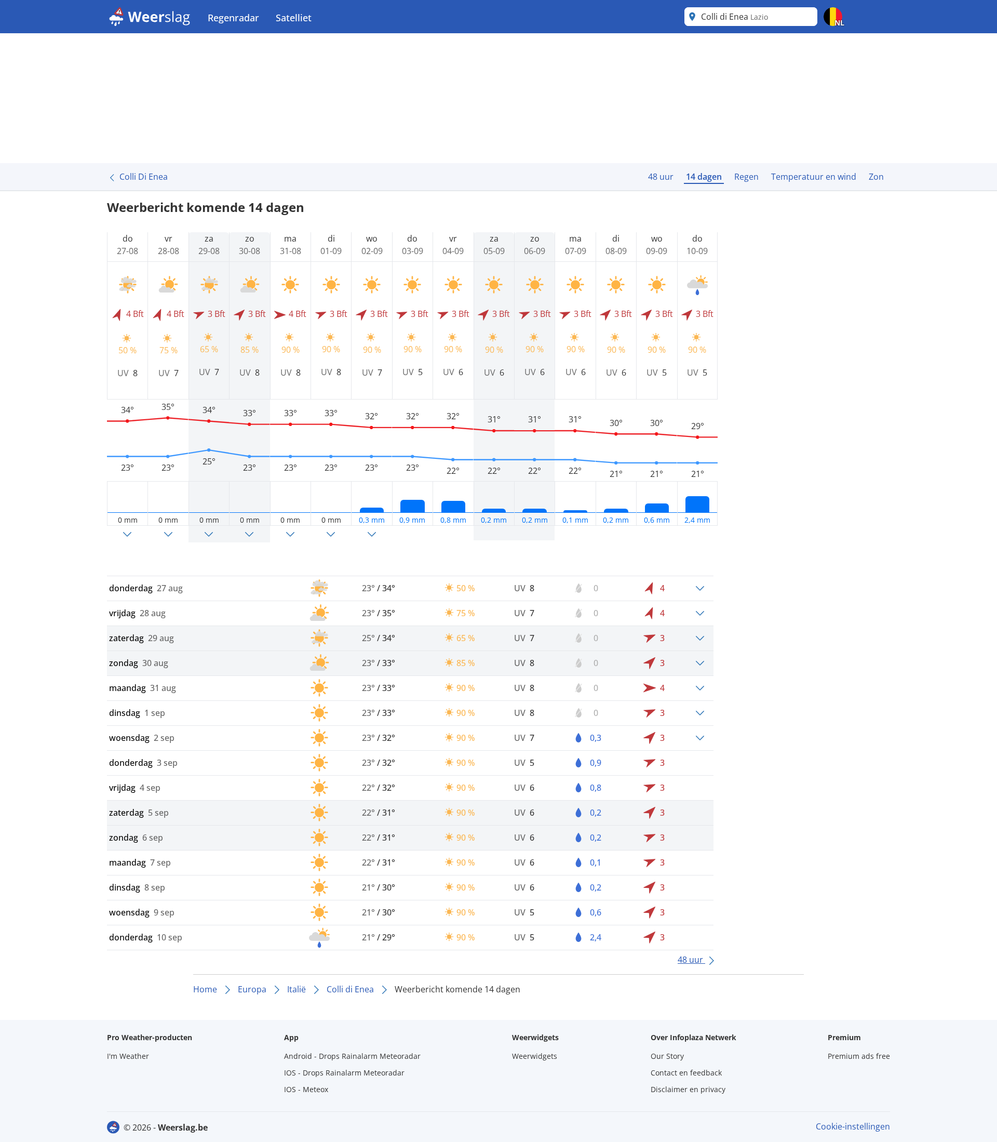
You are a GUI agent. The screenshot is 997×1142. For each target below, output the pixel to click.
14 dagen (704, 176)
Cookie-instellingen (853, 1126)
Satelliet (294, 17)
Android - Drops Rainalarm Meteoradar (352, 1056)
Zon (876, 176)
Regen (746, 176)
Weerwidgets (534, 1056)
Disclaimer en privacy (688, 1089)
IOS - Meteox (306, 1089)
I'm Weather (128, 1056)
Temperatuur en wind (813, 176)
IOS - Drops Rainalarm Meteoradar (344, 1073)
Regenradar (233, 17)
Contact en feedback (686, 1073)
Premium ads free (859, 1056)
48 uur (660, 176)
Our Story (667, 1056)
